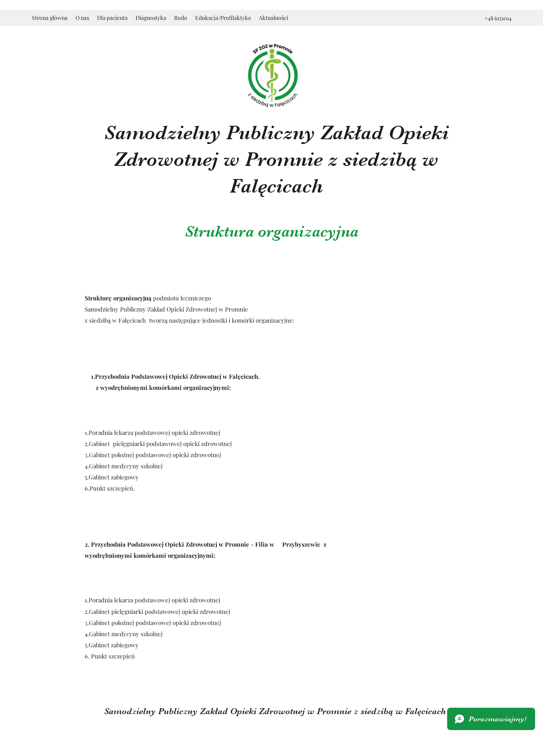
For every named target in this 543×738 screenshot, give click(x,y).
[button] (82, 18)
